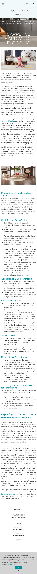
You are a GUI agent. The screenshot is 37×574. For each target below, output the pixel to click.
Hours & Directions (18, 518)
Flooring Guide (16, 21)
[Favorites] (30, 4)
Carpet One (5, 21)
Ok (18, 567)
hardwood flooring (8, 121)
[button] (27, 4)
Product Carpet (29, 21)
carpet (14, 86)
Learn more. (12, 564)
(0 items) (33, 3)
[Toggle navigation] (2, 3)
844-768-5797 (18, 14)
